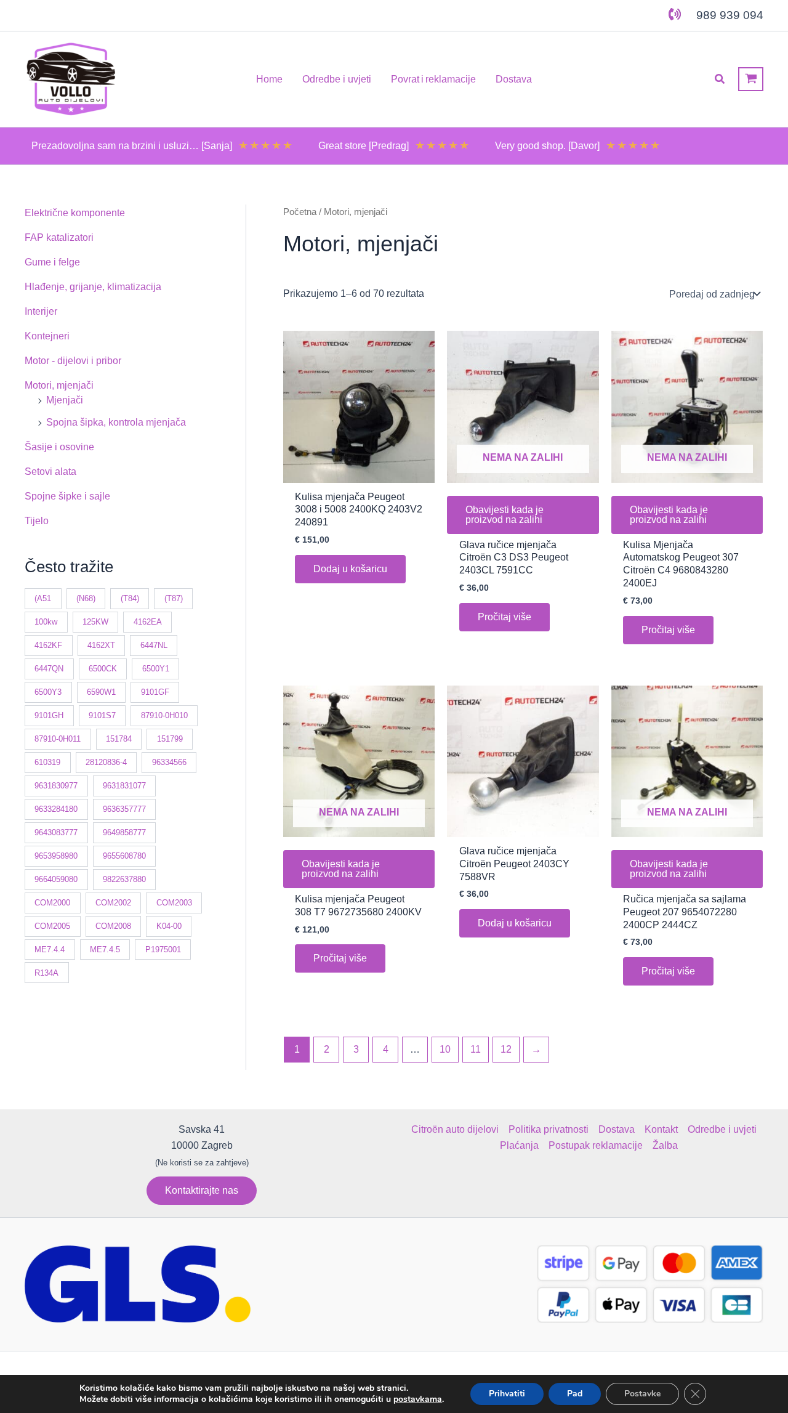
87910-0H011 (57, 738)
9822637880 (124, 879)
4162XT (101, 645)
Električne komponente (75, 213)
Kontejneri (47, 336)
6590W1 (101, 692)
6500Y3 (48, 692)
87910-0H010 (164, 715)
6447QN (48, 668)
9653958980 (56, 855)
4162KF (48, 645)
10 (445, 1049)
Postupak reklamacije (596, 1145)
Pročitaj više (504, 617)
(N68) (85, 598)
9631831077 (124, 785)
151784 (119, 738)
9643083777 (56, 832)
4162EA (148, 621)
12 (506, 1049)
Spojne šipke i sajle (67, 496)
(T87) (173, 598)
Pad (574, 1393)
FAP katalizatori (59, 237)
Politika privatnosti (549, 1129)
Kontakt (661, 1129)
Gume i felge (52, 262)
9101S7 (102, 715)
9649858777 (124, 832)
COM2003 (174, 902)
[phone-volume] (674, 14)
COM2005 (52, 926)
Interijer (41, 311)
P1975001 (163, 949)
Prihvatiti (507, 1393)
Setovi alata (50, 471)
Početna (299, 212)
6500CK (103, 668)
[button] (720, 79)
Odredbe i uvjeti (722, 1129)
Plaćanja (519, 1145)
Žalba (665, 1145)
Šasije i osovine (59, 447)
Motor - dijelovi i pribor (73, 360)
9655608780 (124, 855)
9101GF (155, 692)
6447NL (153, 645)
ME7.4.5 (105, 949)
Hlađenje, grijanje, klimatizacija (93, 286)
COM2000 (52, 902)
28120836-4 (106, 762)
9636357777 (124, 809)
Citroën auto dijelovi (455, 1129)
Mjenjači (64, 400)
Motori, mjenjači (59, 385)
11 (475, 1049)
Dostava (616, 1129)
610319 (47, 762)
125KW (95, 621)
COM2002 (113, 902)
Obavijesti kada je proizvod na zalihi (504, 514)
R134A (46, 973)
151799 (170, 738)
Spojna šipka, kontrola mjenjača (116, 422)
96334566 (169, 762)
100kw (45, 621)
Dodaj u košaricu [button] (350, 569)
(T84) (130, 598)
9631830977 (56, 785)
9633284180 (56, 809)
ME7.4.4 (49, 949)
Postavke (642, 1393)
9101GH (48, 715)
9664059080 (56, 879)
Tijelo (37, 521)
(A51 (42, 598)
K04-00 (169, 926)
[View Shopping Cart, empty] (750, 79)
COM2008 (113, 926)
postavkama (417, 1399)
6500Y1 (155, 668)
